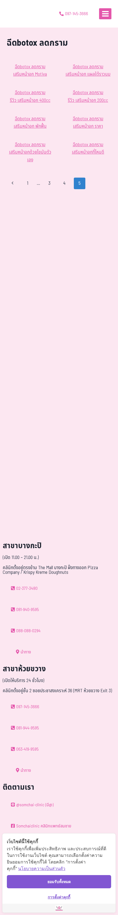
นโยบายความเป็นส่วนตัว (41, 868)
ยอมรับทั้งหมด (59, 881)
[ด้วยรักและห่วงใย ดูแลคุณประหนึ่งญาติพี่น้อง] (20, 14)
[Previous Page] (12, 183)
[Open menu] (105, 13)
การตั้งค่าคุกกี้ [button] (59, 897)
